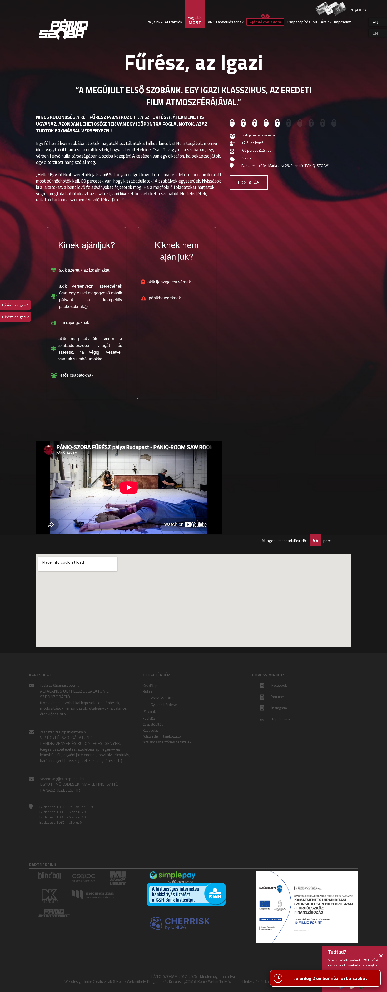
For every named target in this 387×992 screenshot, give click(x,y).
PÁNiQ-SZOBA (162, 698)
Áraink (326, 22)
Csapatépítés (298, 22)
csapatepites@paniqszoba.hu (64, 732)
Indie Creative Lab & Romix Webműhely (115, 981)
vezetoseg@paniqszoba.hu (62, 778)
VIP (315, 22)
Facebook (279, 685)
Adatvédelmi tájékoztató (162, 736)
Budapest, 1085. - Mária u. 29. (63, 811)
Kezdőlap (150, 685)
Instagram (279, 707)
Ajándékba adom (265, 22)
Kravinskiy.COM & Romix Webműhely (198, 981)
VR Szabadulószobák (226, 22)
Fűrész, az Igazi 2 (15, 317)
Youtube (277, 696)
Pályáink (149, 711)
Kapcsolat (342, 22)
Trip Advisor (281, 719)
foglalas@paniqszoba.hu (60, 685)
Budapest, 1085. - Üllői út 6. (61, 822)
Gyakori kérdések (165, 704)
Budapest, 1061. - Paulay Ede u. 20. (67, 806)
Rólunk (148, 691)
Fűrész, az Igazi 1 (15, 305)
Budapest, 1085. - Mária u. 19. (63, 817)
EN (375, 33)
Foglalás (249, 182)
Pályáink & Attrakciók (164, 22)
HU (375, 22)
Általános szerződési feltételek (167, 742)
